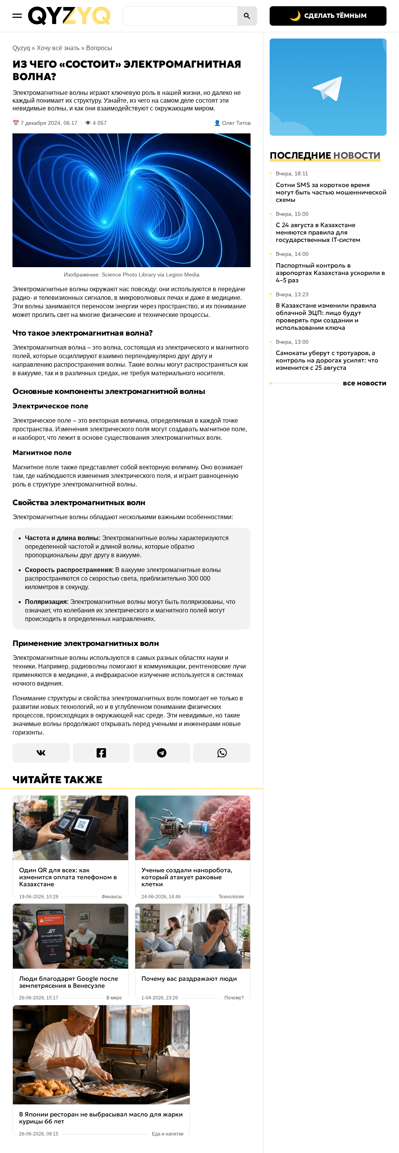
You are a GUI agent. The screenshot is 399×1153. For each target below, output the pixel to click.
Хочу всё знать (58, 48)
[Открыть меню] (17, 16)
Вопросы (99, 48)
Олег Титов (236, 123)
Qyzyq (21, 48)
